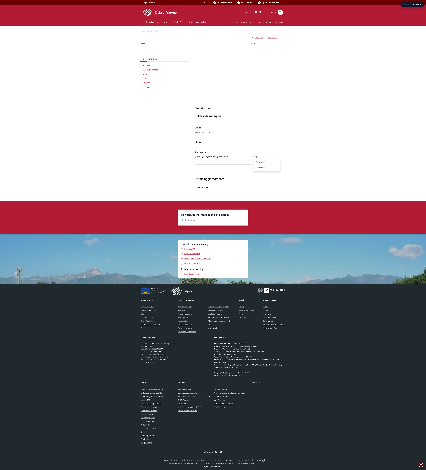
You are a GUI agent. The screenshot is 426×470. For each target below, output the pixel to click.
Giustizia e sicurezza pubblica (218, 306)
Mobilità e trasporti (215, 314)
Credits (143, 432)
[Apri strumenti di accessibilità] (421, 465)
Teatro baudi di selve (246, 310)
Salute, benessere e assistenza (219, 317)
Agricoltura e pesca (185, 306)
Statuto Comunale (148, 417)
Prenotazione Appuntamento (152, 403)
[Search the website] (280, 12)
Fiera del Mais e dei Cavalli (187, 410)
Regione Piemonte (149, 2)
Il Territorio (267, 314)
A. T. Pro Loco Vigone (221, 396)
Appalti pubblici (183, 317)
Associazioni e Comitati (271, 328)
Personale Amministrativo (150, 324)
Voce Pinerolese (219, 400)
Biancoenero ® (221, 463)
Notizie (241, 306)
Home (143, 31)
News (150, 31)
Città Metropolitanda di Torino (188, 393)
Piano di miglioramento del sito (152, 396)
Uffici (143, 314)
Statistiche (145, 439)
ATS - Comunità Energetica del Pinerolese (229, 393)
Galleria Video (268, 321)
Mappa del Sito (146, 442)
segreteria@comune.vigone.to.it (157, 356)
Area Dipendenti (220, 407)
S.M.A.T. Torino (183, 403)
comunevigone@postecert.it (156, 354)
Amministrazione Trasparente (152, 389)
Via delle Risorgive (220, 389)
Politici (143, 328)
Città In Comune (256, 460)
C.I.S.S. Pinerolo (183, 400)
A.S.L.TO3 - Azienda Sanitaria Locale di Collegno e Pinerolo (199, 396)
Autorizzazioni (183, 321)
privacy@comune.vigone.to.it (229, 375)
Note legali (145, 424)
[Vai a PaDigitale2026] (271, 290)
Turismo (210, 324)
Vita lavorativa (213, 328)
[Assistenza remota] (263, 460)
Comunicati (243, 317)
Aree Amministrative (148, 310)
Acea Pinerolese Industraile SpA (189, 407)
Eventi (265, 306)
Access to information (243, 22)
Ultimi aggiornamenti (149, 435)
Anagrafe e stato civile (186, 314)
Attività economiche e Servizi (274, 324)
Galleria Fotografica (270, 317)
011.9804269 (149, 346)
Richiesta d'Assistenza (149, 410)
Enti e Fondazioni (147, 321)
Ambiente (181, 310)
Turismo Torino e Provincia (223, 403)
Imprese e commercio (215, 310)
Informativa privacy (148, 421)
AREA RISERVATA (213, 466)
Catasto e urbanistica (185, 324)
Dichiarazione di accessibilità (151, 393)
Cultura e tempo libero (186, 328)
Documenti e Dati (147, 317)
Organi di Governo (147, 306)
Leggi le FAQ (145, 400)
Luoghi (265, 310)
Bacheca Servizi (147, 414)
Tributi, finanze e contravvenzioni (220, 321)
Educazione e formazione (187, 331)
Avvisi (241, 314)
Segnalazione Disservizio (150, 407)
